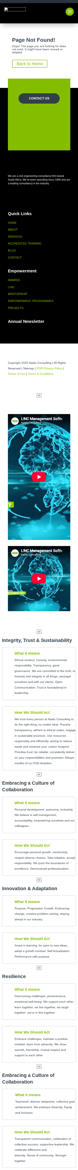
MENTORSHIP (17, 294)
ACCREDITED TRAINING (24, 243)
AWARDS (14, 280)
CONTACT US (39, 98)
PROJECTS (15, 308)
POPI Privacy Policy (49, 368)
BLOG (12, 250)
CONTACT (15, 257)
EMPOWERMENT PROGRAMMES (30, 301)
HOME (12, 222)
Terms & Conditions (40, 373)
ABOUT (13, 229)
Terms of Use (16, 373)
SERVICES (15, 236)
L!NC (11, 287)
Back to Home (30, 63)
